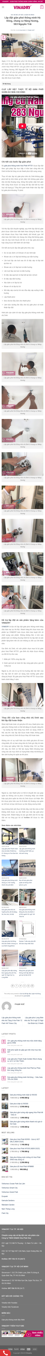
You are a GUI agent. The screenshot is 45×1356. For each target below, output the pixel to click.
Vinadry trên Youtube (9, 1303)
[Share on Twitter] (20, 986)
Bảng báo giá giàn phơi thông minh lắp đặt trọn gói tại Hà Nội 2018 (26, 973)
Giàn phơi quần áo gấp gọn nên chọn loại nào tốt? (24, 1051)
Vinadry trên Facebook (10, 1307)
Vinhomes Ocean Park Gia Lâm (13, 1184)
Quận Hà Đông (29, 15)
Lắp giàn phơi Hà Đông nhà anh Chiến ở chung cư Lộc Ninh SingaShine (10, 943)
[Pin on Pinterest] (28, 986)
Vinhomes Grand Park (10, 1192)
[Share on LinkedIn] (32, 986)
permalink (27, 996)
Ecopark (5, 1196)
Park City (5, 1213)
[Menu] (3, 7)
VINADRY (5, 627)
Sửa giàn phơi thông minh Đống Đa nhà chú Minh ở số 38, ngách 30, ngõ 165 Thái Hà (27, 913)
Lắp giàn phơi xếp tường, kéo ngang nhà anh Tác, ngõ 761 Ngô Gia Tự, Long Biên (9, 974)
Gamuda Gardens (8, 1200)
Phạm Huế (31, 30)
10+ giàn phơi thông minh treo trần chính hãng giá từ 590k (24, 1042)
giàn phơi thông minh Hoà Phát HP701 (18, 166)
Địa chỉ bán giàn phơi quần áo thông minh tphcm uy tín (25, 882)
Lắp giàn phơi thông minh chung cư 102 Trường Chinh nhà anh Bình (10, 882)
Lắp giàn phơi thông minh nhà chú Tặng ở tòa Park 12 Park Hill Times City (12, 1020)
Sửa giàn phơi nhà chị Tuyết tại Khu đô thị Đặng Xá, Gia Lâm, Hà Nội (9, 912)
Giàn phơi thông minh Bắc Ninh (13, 1320)
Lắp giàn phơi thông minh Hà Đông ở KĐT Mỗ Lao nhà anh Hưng (27, 851)
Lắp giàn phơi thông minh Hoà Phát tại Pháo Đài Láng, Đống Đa (24, 1069)
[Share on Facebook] (16, 986)
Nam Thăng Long (8, 1209)
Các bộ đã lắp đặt (17, 15)
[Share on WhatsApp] (12, 986)
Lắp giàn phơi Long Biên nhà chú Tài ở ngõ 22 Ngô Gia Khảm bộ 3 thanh (33, 1020)
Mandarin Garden (8, 1205)
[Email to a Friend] (24, 986)
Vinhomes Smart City (10, 1188)
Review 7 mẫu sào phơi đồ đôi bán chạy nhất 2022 (27, 942)
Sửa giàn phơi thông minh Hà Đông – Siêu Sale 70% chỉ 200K (25, 1078)
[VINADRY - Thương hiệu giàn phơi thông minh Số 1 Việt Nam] (22, 7)
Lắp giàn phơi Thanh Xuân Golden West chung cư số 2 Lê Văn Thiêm (24, 1060)
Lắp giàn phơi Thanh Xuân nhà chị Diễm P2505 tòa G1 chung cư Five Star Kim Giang (10, 852)
